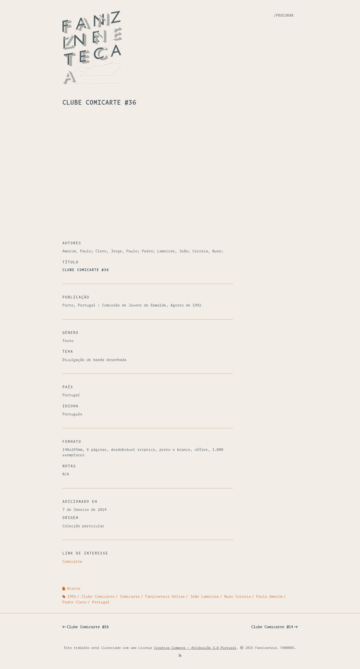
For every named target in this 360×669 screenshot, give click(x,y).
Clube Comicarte (98, 597)
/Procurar (284, 15)
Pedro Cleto (74, 602)
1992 (71, 597)
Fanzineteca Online (165, 597)
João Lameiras (204, 597)
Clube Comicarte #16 (88, 627)
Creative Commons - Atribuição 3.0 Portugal (195, 648)
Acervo (73, 588)
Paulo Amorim (269, 597)
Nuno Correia (237, 597)
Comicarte (72, 561)
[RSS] (180, 656)
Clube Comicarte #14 (272, 627)
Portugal (101, 602)
